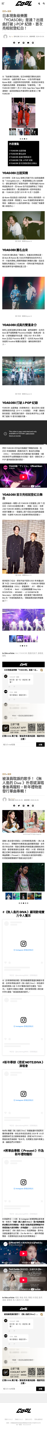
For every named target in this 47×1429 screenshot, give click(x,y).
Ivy (12, 36)
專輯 (30, 1298)
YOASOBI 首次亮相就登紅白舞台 (23, 163)
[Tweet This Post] (19, 43)
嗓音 (25, 1298)
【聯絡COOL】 (18, 1419)
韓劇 (27, 1300)
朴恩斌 (35, 1298)
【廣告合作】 (28, 1419)
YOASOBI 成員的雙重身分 (20, 157)
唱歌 (17, 1298)
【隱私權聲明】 (38, 1419)
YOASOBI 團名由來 (18, 154)
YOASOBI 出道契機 (18, 151)
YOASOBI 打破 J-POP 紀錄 (21, 160)
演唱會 (40, 653)
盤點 (4, 656)
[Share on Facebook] (14, 43)
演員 (4, 1300)
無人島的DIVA (18, 1300)
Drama (13, 799)
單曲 (21, 1298)
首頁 (4, 11)
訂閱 (40, 745)
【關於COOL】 (8, 1419)
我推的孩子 (32, 653)
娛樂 (9, 11)
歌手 (40, 1298)
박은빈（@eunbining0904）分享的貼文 (24, 975)
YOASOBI (23, 653)
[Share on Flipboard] (23, 43)
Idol (16, 653)
